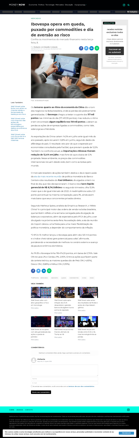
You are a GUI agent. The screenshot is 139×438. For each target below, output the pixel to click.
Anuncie (20, 410)
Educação (69, 5)
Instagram (124, 5)
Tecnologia (49, 5)
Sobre (11, 410)
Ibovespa (54, 278)
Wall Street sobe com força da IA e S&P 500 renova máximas (18, 137)
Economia (33, 5)
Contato (29, 410)
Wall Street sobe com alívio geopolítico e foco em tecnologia (40, 302)
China (84, 278)
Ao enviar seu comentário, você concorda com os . (64, 386)
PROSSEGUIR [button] (126, 433)
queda (63, 278)
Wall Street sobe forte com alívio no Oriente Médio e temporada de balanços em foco (19, 110)
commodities (74, 278)
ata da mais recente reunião (47, 176)
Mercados (59, 5)
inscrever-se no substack (115, 51)
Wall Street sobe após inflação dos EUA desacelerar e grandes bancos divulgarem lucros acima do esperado (64, 305)
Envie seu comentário (41, 392)
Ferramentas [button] (80, 5)
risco (92, 278)
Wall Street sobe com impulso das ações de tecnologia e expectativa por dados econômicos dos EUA (19, 124)
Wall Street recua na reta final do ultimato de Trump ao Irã (63, 331)
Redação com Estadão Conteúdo (46, 47)
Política (41, 5)
